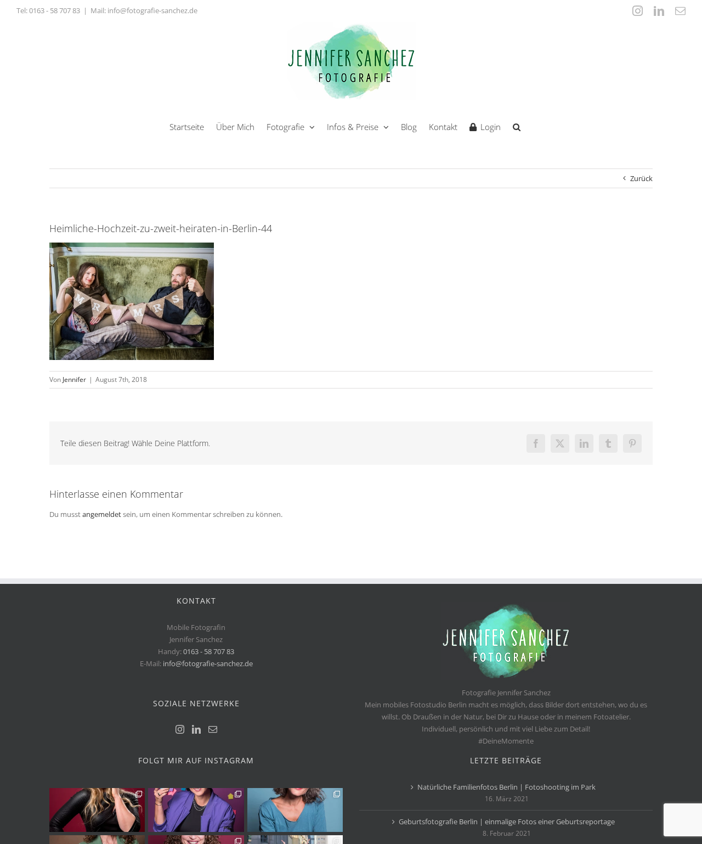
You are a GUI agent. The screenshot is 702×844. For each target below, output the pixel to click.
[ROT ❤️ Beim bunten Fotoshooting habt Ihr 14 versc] (97, 810)
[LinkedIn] (196, 729)
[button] (516, 126)
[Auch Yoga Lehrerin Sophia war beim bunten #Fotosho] (295, 810)
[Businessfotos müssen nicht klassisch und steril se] (196, 810)
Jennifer (74, 379)
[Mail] (212, 729)
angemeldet (101, 514)
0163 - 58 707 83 (54, 10)
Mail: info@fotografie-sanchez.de (143, 10)
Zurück (641, 178)
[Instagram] (180, 729)
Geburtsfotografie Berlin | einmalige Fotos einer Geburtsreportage (507, 821)
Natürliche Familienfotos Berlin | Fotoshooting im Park (506, 787)
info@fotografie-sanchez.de (208, 663)
